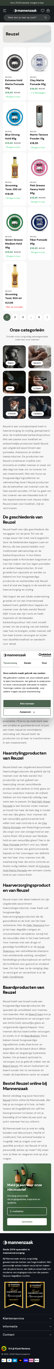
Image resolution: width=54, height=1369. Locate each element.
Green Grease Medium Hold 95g (14, 243)
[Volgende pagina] (47, 317)
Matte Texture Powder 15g (39, 136)
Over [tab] (44, 663)
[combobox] (27, 17)
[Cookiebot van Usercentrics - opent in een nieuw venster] (39, 655)
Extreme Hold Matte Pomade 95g (14, 84)
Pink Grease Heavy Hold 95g (37, 189)
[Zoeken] (46, 17)
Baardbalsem (32, 1036)
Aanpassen (25, 712)
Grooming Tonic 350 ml (13, 187)
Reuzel (7, 1100)
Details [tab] (27, 663)
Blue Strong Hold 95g (12, 136)
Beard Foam (36, 1014)
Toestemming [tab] (10, 663)
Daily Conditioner (13, 977)
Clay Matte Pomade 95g (38, 82)
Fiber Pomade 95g (38, 241)
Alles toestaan (27, 703)
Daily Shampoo (35, 925)
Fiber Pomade (11, 844)
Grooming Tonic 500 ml (13, 296)
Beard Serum (10, 1066)
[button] (5, 10)
